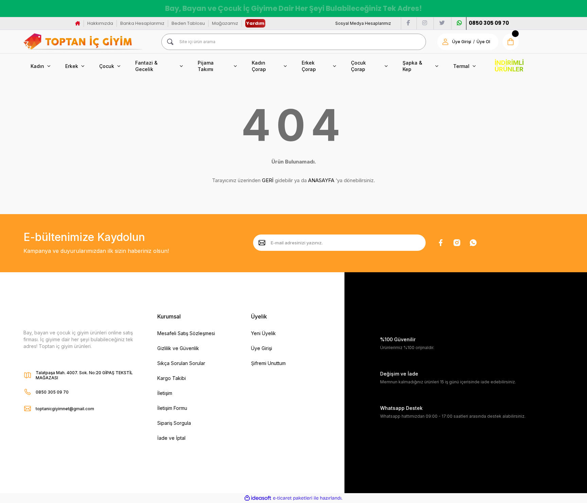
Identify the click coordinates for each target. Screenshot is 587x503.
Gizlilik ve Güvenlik (178, 348)
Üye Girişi (461, 41)
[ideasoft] (257, 498)
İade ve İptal (171, 438)
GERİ (267, 180)
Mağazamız (225, 23)
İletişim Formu (172, 408)
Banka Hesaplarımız (142, 23)
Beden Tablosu (188, 23)
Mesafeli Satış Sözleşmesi (186, 333)
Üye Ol (483, 41)
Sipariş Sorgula (174, 423)
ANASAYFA (321, 180)
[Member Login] (445, 42)
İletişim (164, 393)
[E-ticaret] (293, 498)
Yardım (255, 23)
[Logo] (82, 41)
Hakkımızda (100, 23)
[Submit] (262, 243)
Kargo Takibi (171, 378)
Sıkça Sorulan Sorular (181, 363)
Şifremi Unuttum (268, 363)
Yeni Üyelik (263, 333)
